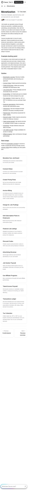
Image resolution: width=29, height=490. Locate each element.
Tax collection (7, 98)
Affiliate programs (7, 134)
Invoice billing (6, 94)
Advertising (6, 125)
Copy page (23, 11)
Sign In (11, 2)
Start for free (19, 2)
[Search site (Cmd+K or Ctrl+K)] (25, 2)
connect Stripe (5, 147)
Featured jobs (6, 113)
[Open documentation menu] (2, 6)
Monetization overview (9, 77)
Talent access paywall (9, 121)
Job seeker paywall (8, 130)
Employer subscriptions (9, 104)
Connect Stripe (7, 83)
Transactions (6, 108)
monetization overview (12, 143)
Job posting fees (7, 89)
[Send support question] (25, 486)
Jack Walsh (19, 19)
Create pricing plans (8, 85)
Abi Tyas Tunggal (11, 19)
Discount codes (7, 117)
